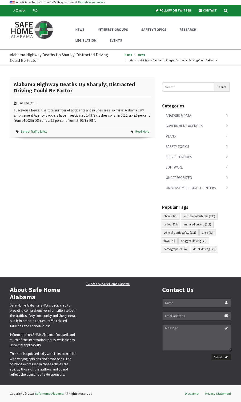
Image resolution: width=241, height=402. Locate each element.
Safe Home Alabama (49, 393)
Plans (171, 136)
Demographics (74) (175, 249)
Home (128, 54)
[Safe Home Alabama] (34, 29)
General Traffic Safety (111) (180, 233)
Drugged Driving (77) (193, 241)
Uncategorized (179, 177)
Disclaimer (192, 393)
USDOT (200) (171, 224)
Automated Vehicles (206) (199, 216)
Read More (142, 132)
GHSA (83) (207, 233)
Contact (209, 10)
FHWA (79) (169, 241)
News (141, 54)
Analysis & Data (178, 115)
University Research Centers (191, 188)
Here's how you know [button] (91, 2)
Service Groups (179, 157)
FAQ (35, 10)
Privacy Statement (218, 393)
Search (222, 87)
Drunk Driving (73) (204, 249)
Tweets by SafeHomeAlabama (108, 284)
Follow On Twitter (175, 10)
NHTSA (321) (170, 216)
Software (174, 167)
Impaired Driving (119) (197, 224)
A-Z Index (19, 10)
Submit (218, 357)
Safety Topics (177, 146)
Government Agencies (184, 126)
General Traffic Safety (33, 132)
